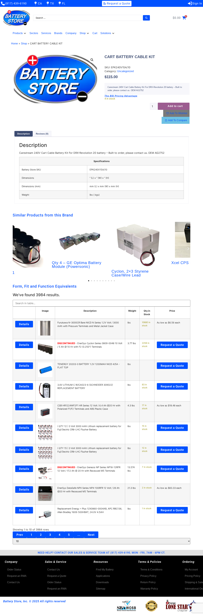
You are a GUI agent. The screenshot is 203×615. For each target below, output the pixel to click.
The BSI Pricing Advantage (121, 96)
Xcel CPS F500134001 (154, 263)
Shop (24, 43)
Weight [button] (132, 310)
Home (14, 43)
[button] (19, 33)
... (78, 534)
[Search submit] (146, 18)
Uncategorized (125, 71)
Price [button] (172, 310)
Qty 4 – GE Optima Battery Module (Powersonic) (39, 265)
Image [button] (45, 310)
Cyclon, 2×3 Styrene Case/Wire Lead (92, 273)
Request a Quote (172, 344)
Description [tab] (23, 133)
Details (24, 324)
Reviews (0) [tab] (42, 133)
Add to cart (175, 106)
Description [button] (90, 310)
